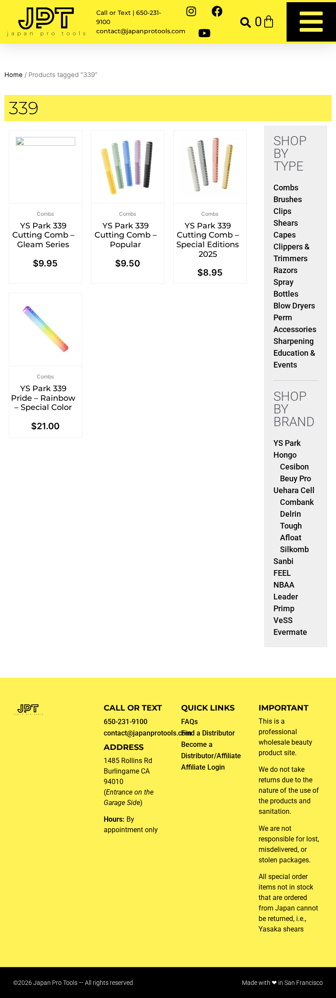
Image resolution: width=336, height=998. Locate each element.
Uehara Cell (294, 490)
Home (13, 75)
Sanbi (283, 561)
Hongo (285, 454)
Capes (284, 234)
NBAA (283, 584)
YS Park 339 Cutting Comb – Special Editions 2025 (207, 240)
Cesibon (294, 466)
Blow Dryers (294, 305)
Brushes (287, 199)
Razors (285, 270)
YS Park (287, 443)
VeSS (283, 620)
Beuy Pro (295, 478)
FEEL (282, 573)
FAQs (189, 722)
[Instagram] (191, 11)
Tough (291, 525)
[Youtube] (204, 33)
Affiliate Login (203, 767)
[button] (245, 22)
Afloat (290, 537)
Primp (283, 608)
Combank (297, 502)
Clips (282, 211)
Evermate (290, 632)
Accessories (294, 329)
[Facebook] (217, 11)
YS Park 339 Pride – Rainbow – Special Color (43, 398)
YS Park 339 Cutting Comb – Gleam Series (43, 235)
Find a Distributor (208, 733)
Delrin (290, 513)
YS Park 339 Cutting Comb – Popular (125, 235)
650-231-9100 (125, 722)
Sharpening (293, 341)
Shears (285, 223)
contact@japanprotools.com (148, 733)
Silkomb (294, 549)
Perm (282, 317)
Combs (45, 213)
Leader (285, 596)
